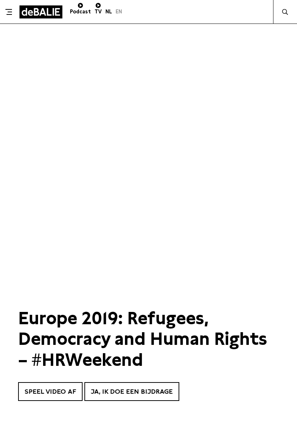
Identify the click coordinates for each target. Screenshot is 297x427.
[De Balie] (41, 11)
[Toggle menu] (8, 12)
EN (119, 11)
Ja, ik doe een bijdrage (132, 391)
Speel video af (50, 391)
